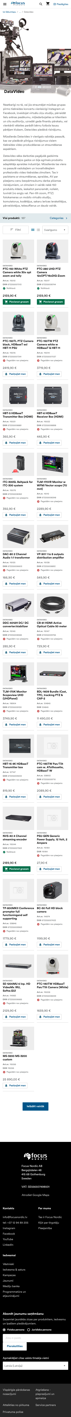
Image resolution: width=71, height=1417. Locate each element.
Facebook (9, 1233)
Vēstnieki (8, 1264)
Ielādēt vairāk (35, 1106)
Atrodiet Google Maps (35, 1195)
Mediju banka (11, 1286)
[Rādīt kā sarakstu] (38, 230)
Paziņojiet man (17, 374)
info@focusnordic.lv (15, 1217)
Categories (56, 218)
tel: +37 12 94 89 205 (15, 1222)
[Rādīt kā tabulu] (33, 230)
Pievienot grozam (19, 302)
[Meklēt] (41, 4)
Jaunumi (8, 1280)
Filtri (18, 230)
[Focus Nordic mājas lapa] (18, 4)
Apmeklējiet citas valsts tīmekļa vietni (26, 1358)
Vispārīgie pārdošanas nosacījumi (16, 1392)
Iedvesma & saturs (14, 1269)
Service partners (46, 1405)
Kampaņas (9, 1275)
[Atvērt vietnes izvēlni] (7, 4)
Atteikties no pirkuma (16, 1405)
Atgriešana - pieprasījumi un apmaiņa (45, 1394)
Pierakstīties (15, 1346)
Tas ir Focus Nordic (50, 1217)
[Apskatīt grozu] (48, 4)
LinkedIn (8, 1245)
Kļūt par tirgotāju (48, 1222)
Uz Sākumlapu (9, 12)
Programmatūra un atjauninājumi (14, 1294)
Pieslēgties (62, 4)
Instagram (9, 1228)
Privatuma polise (13, 1412)
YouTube (8, 1239)
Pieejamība (45, 1228)
